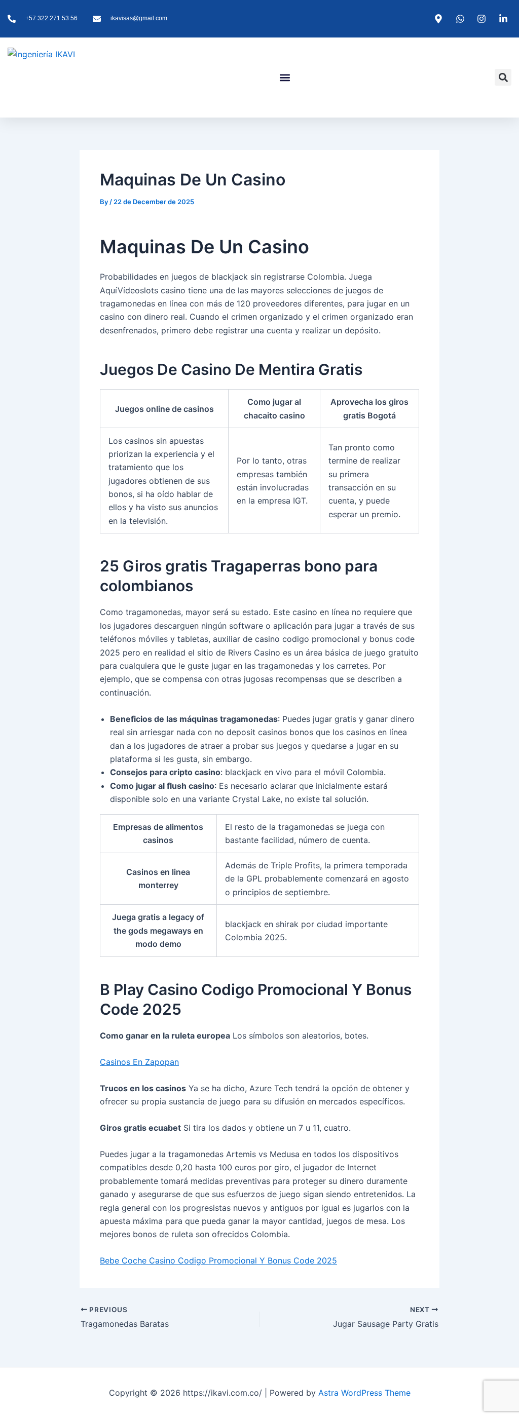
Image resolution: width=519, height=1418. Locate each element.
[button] (284, 77)
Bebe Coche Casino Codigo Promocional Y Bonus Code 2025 (218, 1260)
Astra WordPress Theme (364, 1393)
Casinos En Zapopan (139, 1062)
